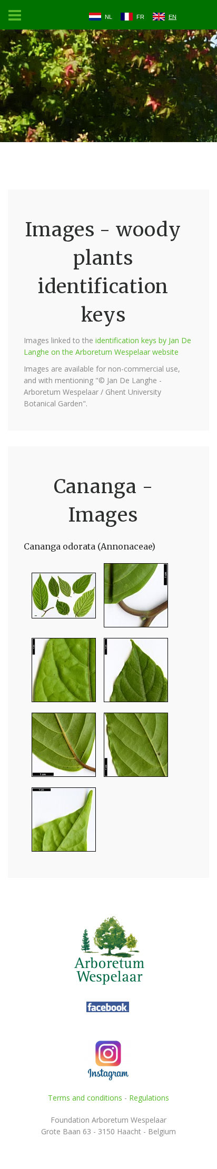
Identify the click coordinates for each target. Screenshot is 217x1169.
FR (140, 17)
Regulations (149, 1098)
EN (172, 17)
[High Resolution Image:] (60, 600)
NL (108, 17)
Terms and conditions (85, 1098)
